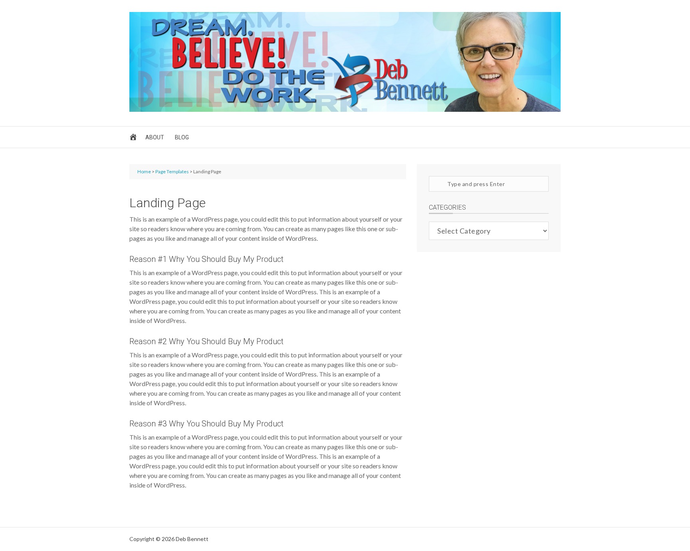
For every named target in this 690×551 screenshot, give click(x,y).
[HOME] (134, 139)
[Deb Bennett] (345, 109)
